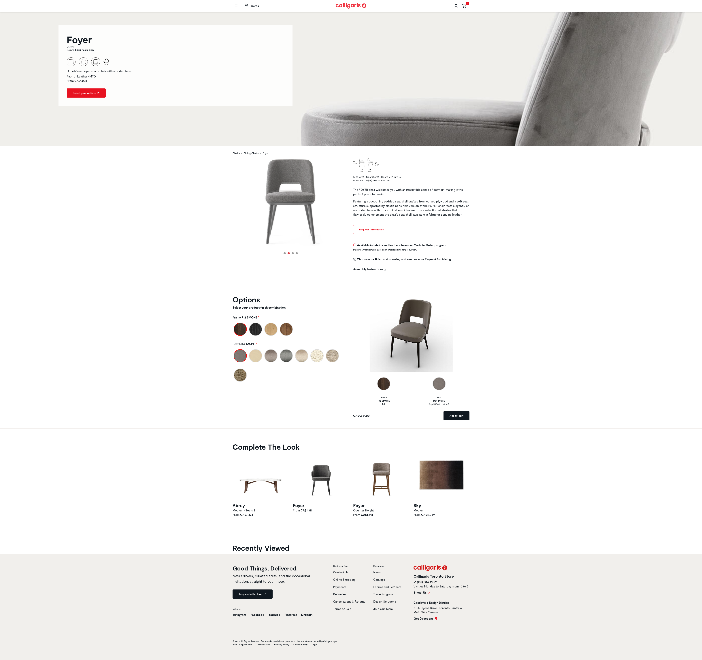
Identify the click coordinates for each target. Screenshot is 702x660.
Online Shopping (344, 579)
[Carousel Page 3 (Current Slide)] (293, 253)
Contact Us (340, 572)
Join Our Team (383, 608)
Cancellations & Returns (349, 601)
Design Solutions (384, 601)
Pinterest (290, 614)
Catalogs (379, 579)
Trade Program (383, 594)
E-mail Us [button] (420, 592)
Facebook (257, 614)
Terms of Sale (342, 608)
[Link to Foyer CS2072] (381, 477)
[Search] (456, 6)
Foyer (298, 505)
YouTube (275, 614)
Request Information (371, 229)
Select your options (85, 92)
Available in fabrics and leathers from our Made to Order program (401, 245)
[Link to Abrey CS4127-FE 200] (260, 477)
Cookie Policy (300, 644)
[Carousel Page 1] (285, 253)
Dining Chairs (251, 153)
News (377, 572)
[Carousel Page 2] (289, 253)
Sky (417, 505)
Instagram (239, 614)
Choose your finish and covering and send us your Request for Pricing (403, 259)
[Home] (351, 5)
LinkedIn (306, 614)
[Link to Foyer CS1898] (321, 477)
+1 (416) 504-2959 (425, 582)
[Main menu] (236, 6)
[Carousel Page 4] (297, 253)
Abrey (239, 505)
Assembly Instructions (368, 269)
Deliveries (339, 594)
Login (314, 644)
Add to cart (456, 415)
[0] (464, 6)
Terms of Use (263, 644)
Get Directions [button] (424, 618)
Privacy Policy (281, 644)
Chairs (236, 153)
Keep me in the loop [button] (251, 593)
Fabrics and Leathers (387, 587)
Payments (339, 587)
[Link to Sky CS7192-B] (441, 477)
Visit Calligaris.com (242, 644)
